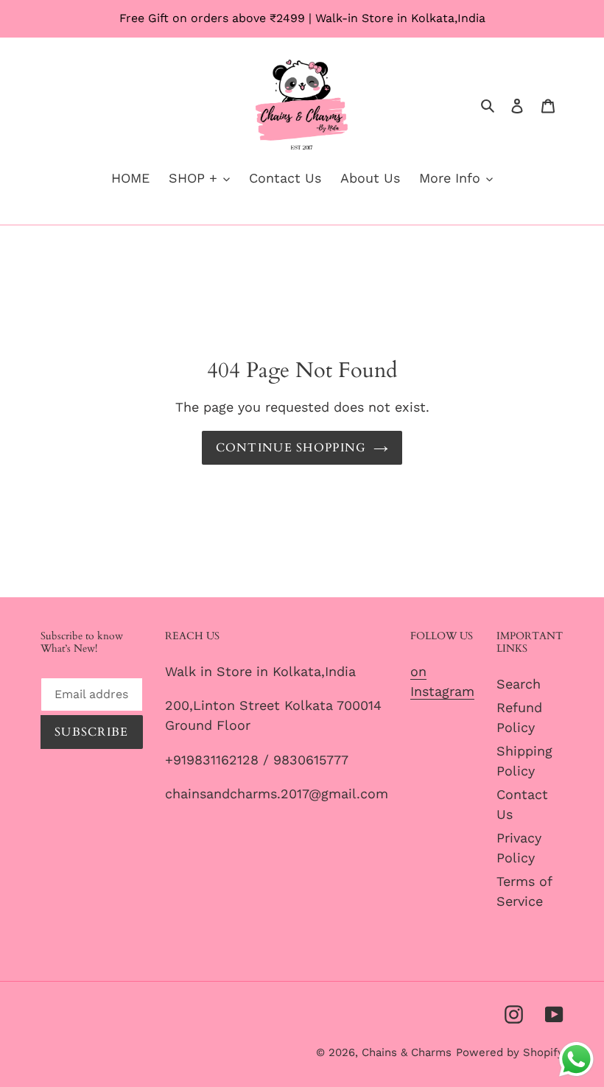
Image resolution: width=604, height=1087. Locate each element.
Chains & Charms (407, 1052)
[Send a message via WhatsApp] (576, 1059)
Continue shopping (291, 448)
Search (518, 684)
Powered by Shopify (509, 1052)
